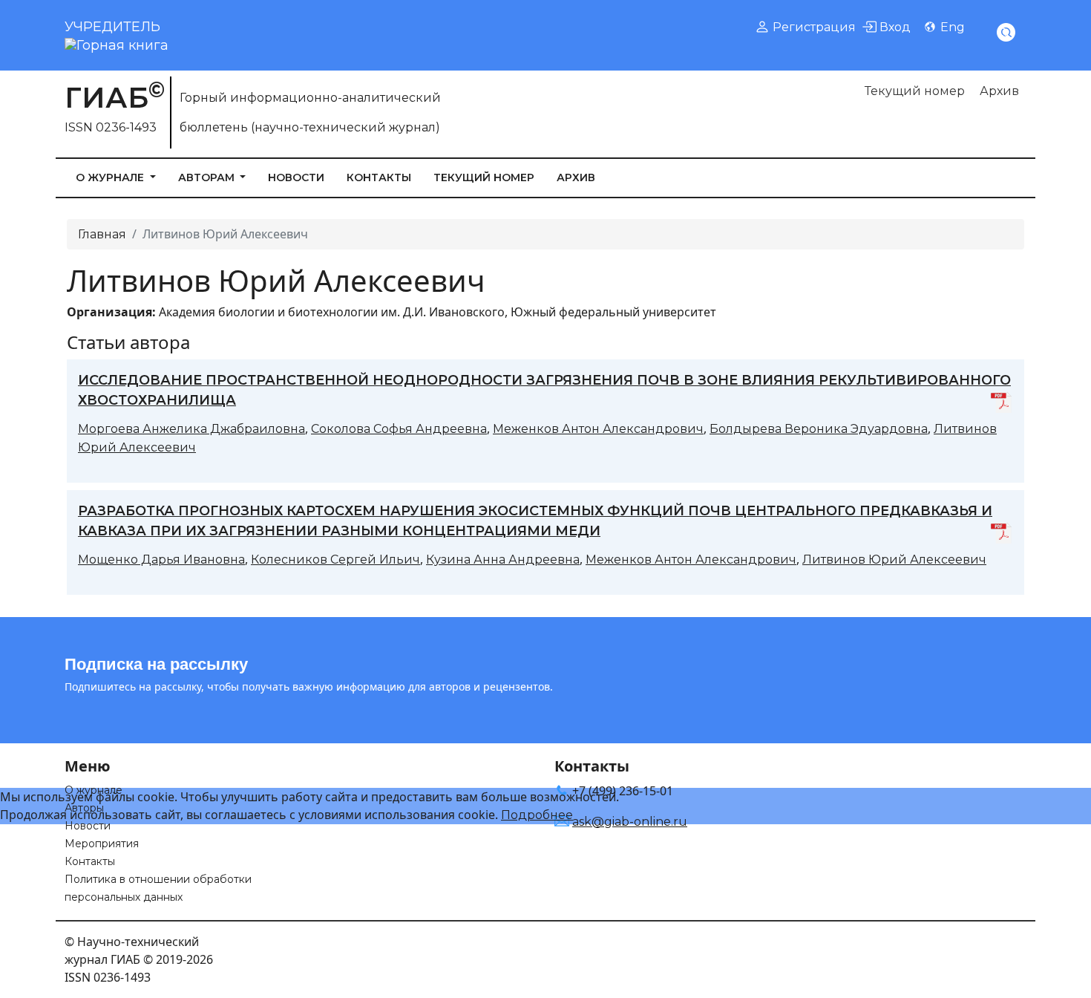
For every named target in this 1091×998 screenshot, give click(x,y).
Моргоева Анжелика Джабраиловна (191, 429)
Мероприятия (102, 843)
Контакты (379, 177)
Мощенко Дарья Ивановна (161, 559)
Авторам (207, 177)
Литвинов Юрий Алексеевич (894, 559)
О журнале (111, 177)
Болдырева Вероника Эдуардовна (819, 429)
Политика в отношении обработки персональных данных (158, 888)
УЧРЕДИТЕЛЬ (112, 27)
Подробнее (537, 815)
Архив (999, 91)
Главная (102, 234)
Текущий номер (915, 91)
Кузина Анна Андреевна (503, 559)
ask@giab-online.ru (629, 822)
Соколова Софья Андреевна (399, 429)
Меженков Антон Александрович (598, 429)
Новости (296, 177)
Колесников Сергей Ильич (335, 559)
